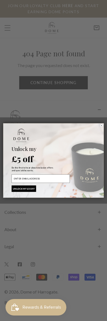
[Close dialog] (101, 125)
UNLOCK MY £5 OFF (24, 188)
